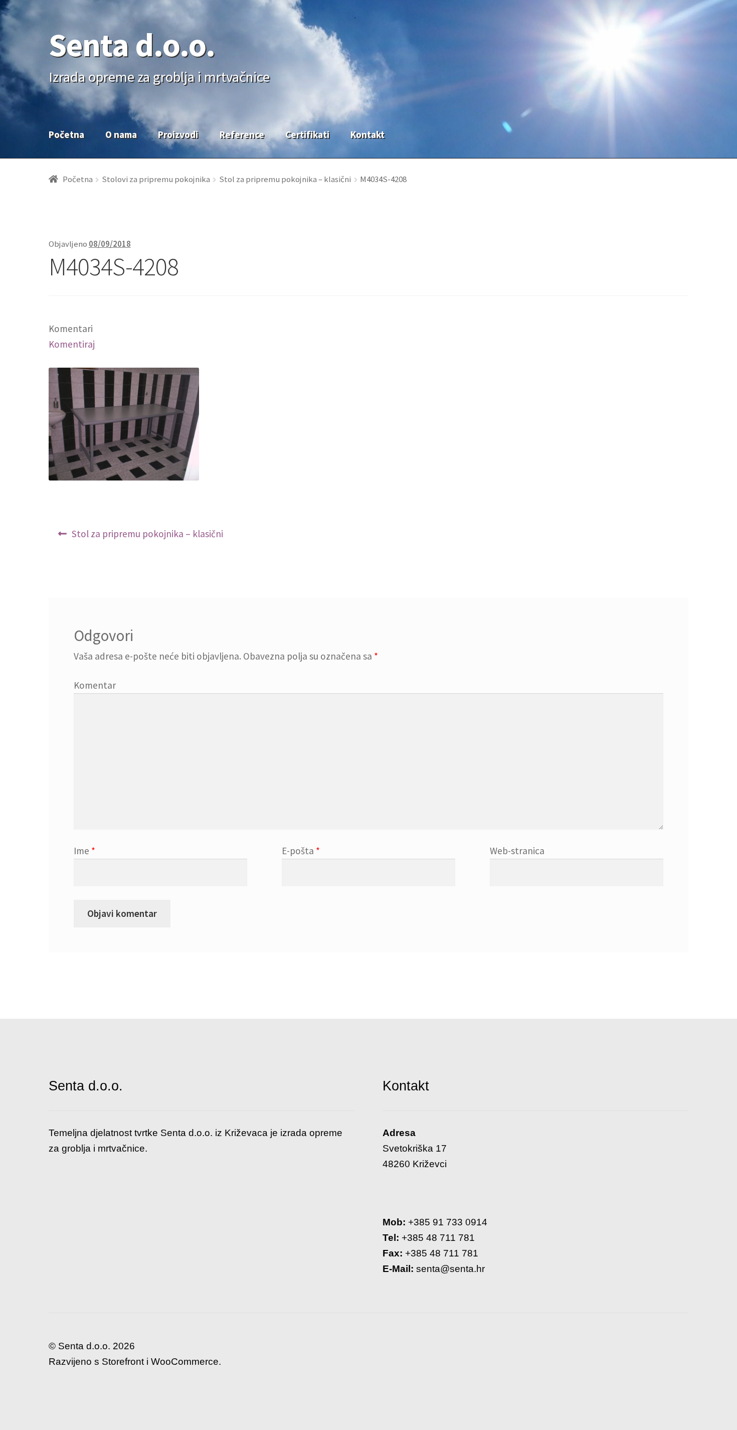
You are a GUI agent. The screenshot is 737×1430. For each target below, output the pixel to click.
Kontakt (367, 134)
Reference (242, 134)
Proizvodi (178, 134)
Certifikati (307, 134)
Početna (66, 134)
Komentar (95, 685)
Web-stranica (517, 851)
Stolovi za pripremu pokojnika (156, 179)
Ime (84, 851)
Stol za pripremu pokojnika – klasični (285, 179)
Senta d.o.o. (132, 44)
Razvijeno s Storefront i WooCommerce (134, 1361)
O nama (121, 134)
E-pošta (301, 851)
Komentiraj (72, 344)
